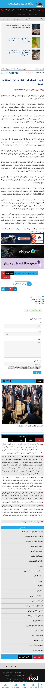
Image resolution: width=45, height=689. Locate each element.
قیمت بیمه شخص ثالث (34, 605)
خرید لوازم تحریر (36, 546)
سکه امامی (39, 630)
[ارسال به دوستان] (6, 73)
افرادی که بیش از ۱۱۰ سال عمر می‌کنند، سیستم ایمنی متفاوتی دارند (18, 26)
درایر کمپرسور (38, 580)
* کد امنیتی (37, 360)
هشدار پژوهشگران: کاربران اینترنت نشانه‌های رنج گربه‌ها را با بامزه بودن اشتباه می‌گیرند (18, 53)
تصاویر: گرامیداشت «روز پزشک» (30, 425)
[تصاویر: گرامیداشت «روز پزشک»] (22, 404)
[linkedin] (15, 289)
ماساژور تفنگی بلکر (36, 561)
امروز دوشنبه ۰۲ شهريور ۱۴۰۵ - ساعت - (28, 10)
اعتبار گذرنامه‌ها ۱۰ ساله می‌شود (32, 521)
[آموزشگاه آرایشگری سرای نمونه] (22, 263)
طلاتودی (39, 590)
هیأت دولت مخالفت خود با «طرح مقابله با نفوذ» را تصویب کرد (22, 502)
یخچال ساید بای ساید (34, 541)
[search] (2, 10)
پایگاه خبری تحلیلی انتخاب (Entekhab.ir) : (29, 90)
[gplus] (11, 289)
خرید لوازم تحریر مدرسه (34, 536)
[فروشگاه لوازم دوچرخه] (22, 251)
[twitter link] (7, 666)
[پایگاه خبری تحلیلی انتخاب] (39, 3)
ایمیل (39, 331)
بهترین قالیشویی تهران (34, 625)
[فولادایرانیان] (22, 238)
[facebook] (7, 289)
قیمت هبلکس (37, 600)
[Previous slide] (10, 381)
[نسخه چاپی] (2, 73)
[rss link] (15, 666)
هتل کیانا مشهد (37, 556)
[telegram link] (11, 666)
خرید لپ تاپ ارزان (36, 551)
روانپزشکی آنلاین (36, 645)
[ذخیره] (10, 73)
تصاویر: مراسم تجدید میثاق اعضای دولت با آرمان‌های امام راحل (22, 505)
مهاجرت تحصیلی (36, 595)
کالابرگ (40, 585)
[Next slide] (4, 381)
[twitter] (3, 289)
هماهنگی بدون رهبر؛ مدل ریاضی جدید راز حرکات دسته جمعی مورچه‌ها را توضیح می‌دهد (18, 40)
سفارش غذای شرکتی (35, 610)
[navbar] (43, 10)
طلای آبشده (38, 640)
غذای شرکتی (38, 575)
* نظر (39, 339)
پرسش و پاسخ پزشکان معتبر (32, 531)
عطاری (40, 566)
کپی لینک (6, 277)
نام (40, 322)
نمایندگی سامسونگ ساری (33, 571)
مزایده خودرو (38, 620)
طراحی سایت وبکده (35, 615)
